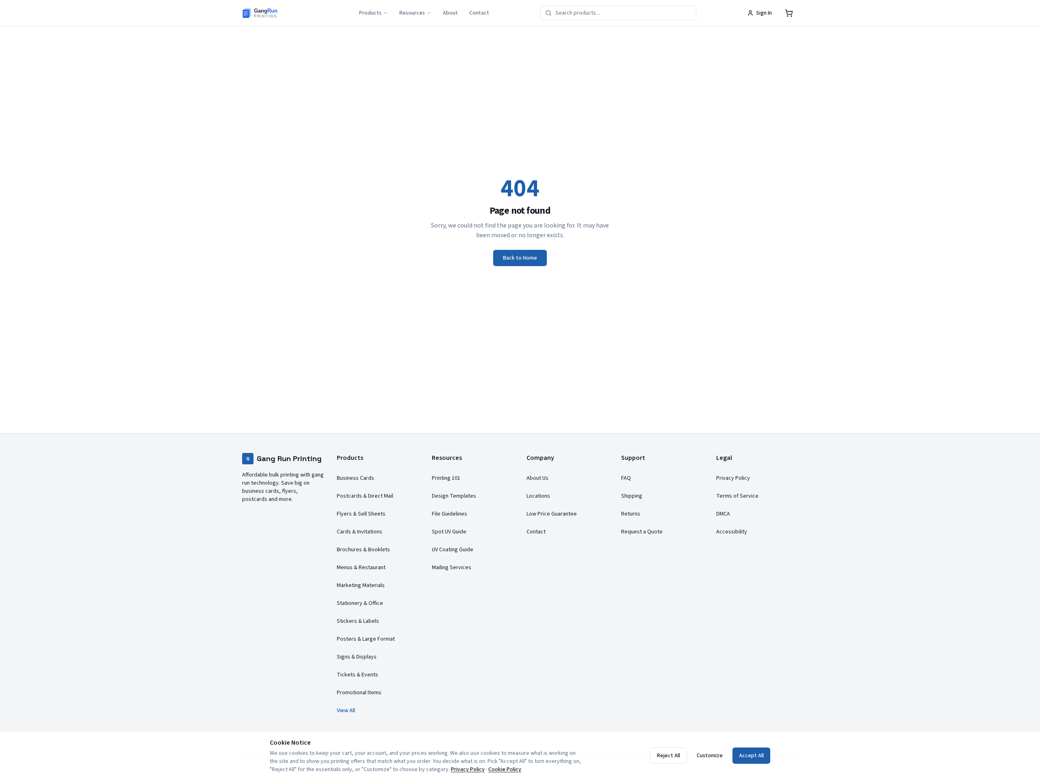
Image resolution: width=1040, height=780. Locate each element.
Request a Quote (642, 532)
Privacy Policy (733, 478)
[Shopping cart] (789, 13)
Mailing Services (451, 567)
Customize (710, 756)
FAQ (626, 478)
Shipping (631, 496)
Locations (538, 496)
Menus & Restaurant (361, 567)
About (450, 13)
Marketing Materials (361, 585)
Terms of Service (737, 496)
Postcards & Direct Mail (365, 496)
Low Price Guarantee (551, 514)
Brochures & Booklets (363, 550)
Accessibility (731, 532)
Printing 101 (446, 478)
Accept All (751, 756)
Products (370, 13)
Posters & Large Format (366, 639)
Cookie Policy (504, 769)
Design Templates (454, 496)
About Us (537, 478)
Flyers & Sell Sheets (361, 514)
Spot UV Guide (449, 532)
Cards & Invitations (359, 532)
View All (346, 710)
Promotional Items (359, 693)
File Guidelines (449, 514)
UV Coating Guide (452, 550)
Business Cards (355, 478)
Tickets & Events (357, 675)
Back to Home (520, 258)
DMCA (723, 514)
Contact (479, 13)
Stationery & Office (360, 603)
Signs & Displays (357, 657)
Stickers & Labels (358, 621)
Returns (630, 514)
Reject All (668, 756)
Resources (412, 13)
